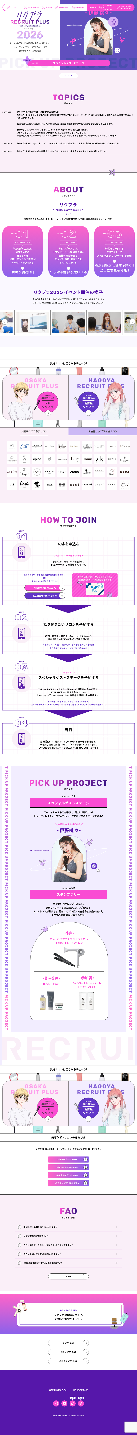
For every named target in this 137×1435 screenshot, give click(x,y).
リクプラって (14, 7)
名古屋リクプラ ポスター (67, 1175)
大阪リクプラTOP (68, 1352)
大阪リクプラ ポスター (67, 1159)
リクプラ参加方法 (33, 7)
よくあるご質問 (63, 7)
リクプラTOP (68, 1343)
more (68, 1276)
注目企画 (49, 7)
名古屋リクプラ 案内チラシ (67, 1183)
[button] (65, 75)
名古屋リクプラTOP (68, 1361)
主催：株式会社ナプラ (58, 1389)
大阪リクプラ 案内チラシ (67, 1167)
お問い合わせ (80, 7)
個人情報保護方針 (80, 1389)
